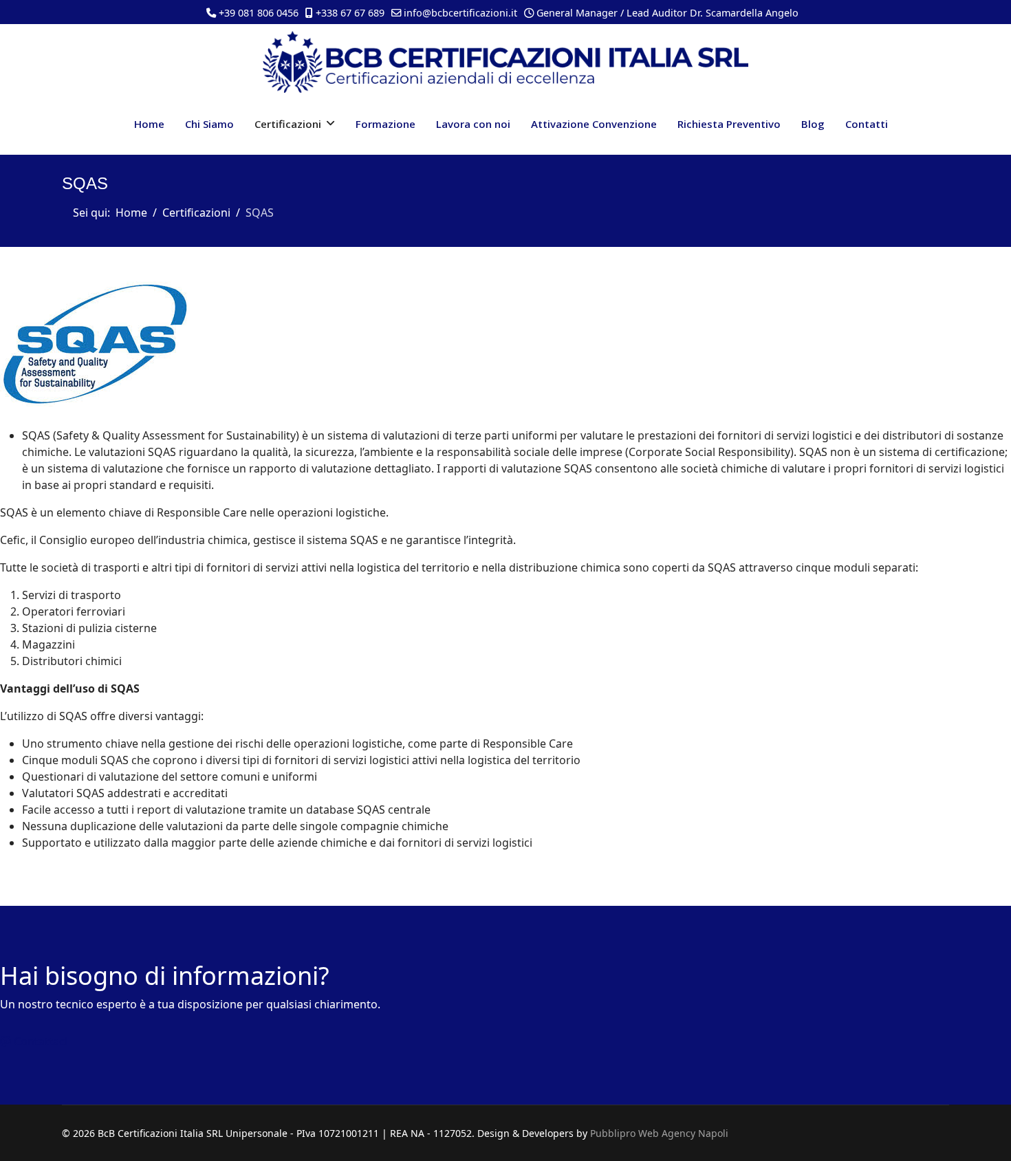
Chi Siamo (209, 124)
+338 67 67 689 (350, 12)
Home (149, 124)
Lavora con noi (473, 124)
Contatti (866, 124)
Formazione (385, 124)
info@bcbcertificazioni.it (460, 12)
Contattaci (39, 1041)
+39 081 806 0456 (258, 12)
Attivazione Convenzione (594, 124)
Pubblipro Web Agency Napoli (659, 1133)
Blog (813, 124)
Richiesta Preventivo (729, 124)
